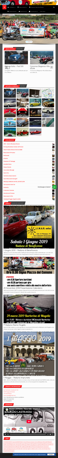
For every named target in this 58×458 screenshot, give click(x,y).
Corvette (38, 444)
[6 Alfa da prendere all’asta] (10, 112)
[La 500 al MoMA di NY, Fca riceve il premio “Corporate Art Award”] (23, 103)
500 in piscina (13, 442)
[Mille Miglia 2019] (48, 93)
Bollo (50, 442)
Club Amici (42, 11)
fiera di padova (49, 444)
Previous (6, 67)
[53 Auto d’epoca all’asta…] (35, 93)
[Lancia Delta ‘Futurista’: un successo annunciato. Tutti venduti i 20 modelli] (35, 122)
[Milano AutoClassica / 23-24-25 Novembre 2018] (23, 112)
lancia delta (15, 446)
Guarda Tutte (19, 48)
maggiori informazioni (41, 454)
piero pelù (6, 448)
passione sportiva (43, 446)
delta (42, 444)
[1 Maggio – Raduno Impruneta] (29, 353)
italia (10, 446)
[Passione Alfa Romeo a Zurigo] (23, 132)
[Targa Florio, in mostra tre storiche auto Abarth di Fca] (48, 122)
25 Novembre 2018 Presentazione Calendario (23, 288)
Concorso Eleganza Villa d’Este (40, 67)
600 (19, 442)
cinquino (23, 444)
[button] (28, 41)
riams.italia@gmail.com (10, 395)
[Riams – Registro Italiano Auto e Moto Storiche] (4, 7)
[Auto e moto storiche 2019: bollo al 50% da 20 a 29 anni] (10, 103)
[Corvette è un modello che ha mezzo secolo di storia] (35, 132)
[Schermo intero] (52, 434)
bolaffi (45, 442)
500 (8, 442)
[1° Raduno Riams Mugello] (29, 308)
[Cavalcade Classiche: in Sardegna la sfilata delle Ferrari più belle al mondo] (10, 132)
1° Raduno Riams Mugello (15, 325)
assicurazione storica (33, 442)
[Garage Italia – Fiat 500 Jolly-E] (16, 57)
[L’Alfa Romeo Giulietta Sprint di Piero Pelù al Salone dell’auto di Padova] (10, 122)
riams (48, 448)
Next (51, 67)
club (33, 444)
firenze (5, 446)
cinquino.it (28, 444)
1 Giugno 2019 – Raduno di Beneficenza (20, 250)
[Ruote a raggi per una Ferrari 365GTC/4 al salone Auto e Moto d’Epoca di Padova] (48, 112)
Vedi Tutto (22, 86)
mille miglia (21, 446)
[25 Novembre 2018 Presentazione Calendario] (29, 271)
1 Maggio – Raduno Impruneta (17, 377)
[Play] (5, 434)
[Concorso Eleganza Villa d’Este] (41, 57)
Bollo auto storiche (15, 444)
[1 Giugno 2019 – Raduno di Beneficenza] (29, 227)
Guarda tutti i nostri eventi (17, 203)
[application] (29, 421)
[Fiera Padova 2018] (35, 112)
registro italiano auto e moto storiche (36, 448)
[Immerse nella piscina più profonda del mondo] (35, 103)
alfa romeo (23, 442)
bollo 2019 (6, 444)
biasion (41, 442)
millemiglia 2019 (29, 446)
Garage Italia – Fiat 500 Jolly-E (14, 67)
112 (4, 442)
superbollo (6, 451)
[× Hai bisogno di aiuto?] (54, 187)
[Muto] (50, 434)
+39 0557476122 (8, 393)
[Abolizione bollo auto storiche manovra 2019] (48, 103)
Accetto (50, 454)
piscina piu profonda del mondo (18, 448)
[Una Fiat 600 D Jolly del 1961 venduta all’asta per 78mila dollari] (23, 122)
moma (36, 446)
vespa (12, 451)
